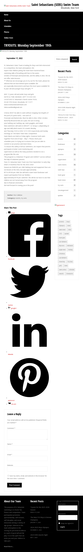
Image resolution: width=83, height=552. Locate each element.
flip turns (61, 245)
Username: (62, 504)
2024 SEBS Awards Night (66, 107)
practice (60, 154)
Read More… (9, 546)
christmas (62, 253)
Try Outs (70, 261)
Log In (62, 527)
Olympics (62, 225)
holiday (70, 250)
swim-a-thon (62, 270)
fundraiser (61, 144)
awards (61, 273)
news (65, 265)
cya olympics (63, 258)
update (60, 195)
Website (10, 465)
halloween (70, 245)
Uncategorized (63, 190)
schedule (71, 270)
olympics (61, 149)
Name (10, 444)
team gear (61, 175)
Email (9, 455)
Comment (11, 428)
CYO (60, 233)
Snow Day (62, 261)
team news (62, 180)
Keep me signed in (67, 523)
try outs (24, 198)
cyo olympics (63, 242)
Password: (62, 514)
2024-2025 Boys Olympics (39, 527)
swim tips (61, 170)
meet (68, 225)
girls (60, 265)
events (17, 198)
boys (68, 222)
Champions (69, 273)
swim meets (62, 165)
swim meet (62, 230)
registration (62, 159)
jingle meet (62, 250)
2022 (69, 230)
